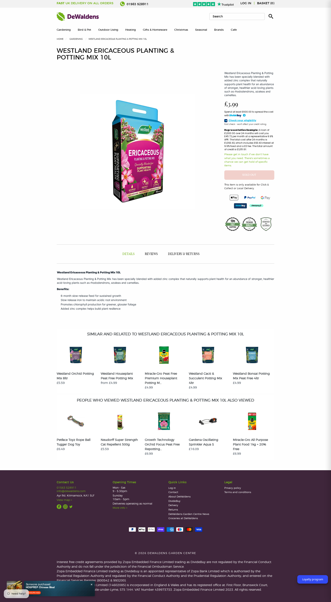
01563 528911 (137, 4)
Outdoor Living (108, 29)
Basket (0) (265, 3)
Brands (219, 29)
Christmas (181, 29)
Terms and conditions (237, 492)
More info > (120, 507)
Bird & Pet (84, 29)
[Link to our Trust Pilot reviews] (214, 3)
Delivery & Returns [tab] (184, 254)
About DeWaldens (179, 497)
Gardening (64, 29)
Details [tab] (128, 254)
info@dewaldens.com (71, 491)
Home (60, 39)
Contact (173, 492)
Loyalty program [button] (312, 579)
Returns (173, 510)
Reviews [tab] (151, 254)
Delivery (173, 505)
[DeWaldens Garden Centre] (78, 16)
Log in (245, 3)
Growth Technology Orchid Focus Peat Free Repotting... (162, 444)
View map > (64, 500)
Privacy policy (232, 488)
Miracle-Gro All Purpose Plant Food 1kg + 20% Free (250, 444)
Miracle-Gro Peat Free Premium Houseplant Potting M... (161, 378)
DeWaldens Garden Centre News (188, 514)
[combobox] (237, 16)
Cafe (234, 29)
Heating (130, 29)
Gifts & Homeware (155, 29)
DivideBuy (174, 501)
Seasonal (201, 29)
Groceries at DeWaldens (183, 518)
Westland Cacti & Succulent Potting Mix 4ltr (205, 378)
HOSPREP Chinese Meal (40, 587)
